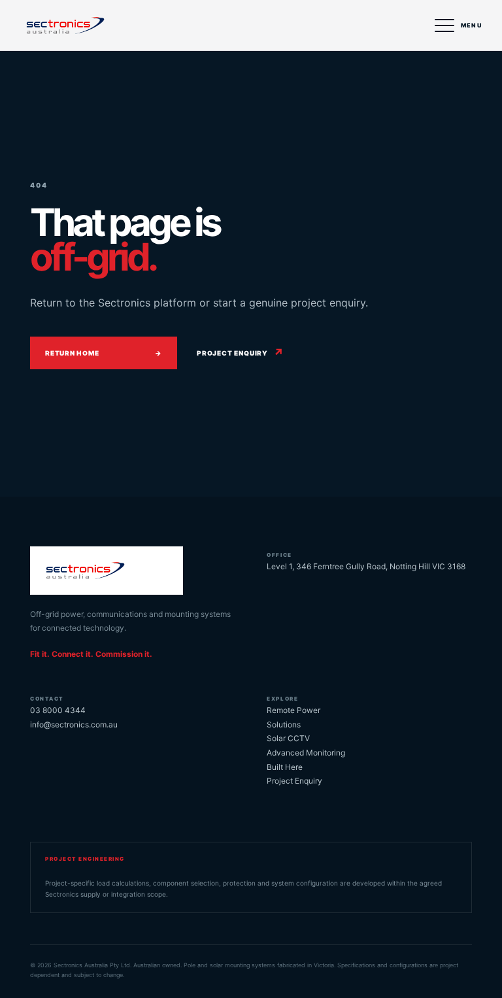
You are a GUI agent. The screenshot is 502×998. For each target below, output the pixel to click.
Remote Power (293, 710)
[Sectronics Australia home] (87, 25)
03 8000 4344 (58, 710)
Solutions (284, 724)
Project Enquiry (294, 781)
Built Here (285, 767)
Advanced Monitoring (306, 752)
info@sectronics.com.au (74, 724)
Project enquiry (240, 352)
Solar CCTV (288, 738)
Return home (103, 353)
